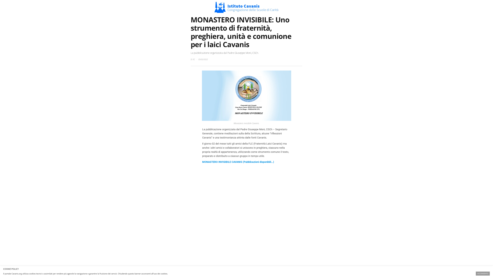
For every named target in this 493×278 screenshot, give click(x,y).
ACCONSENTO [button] (482, 273)
